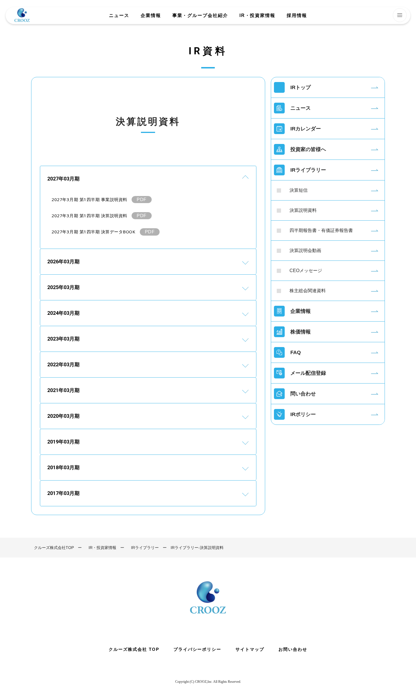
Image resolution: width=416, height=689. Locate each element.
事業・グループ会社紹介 (200, 15)
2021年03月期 (63, 390)
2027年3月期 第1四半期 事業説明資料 (89, 199)
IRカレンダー (305, 129)
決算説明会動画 (305, 250)
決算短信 (299, 190)
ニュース (119, 15)
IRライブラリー (308, 170)
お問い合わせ (292, 649)
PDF (142, 199)
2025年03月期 (63, 287)
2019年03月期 (63, 442)
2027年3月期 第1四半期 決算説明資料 (89, 215)
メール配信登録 (308, 373)
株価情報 (300, 332)
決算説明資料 (303, 210)
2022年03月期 (63, 364)
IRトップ (300, 87)
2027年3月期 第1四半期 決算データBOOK (93, 231)
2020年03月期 (63, 416)
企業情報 (151, 15)
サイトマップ (249, 649)
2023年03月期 (63, 339)
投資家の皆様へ (308, 149)
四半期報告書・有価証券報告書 (321, 230)
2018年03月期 (63, 467)
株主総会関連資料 (308, 290)
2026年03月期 (63, 261)
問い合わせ (303, 394)
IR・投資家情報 (257, 15)
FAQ (295, 352)
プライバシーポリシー (197, 649)
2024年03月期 (63, 313)
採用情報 (297, 15)
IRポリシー (303, 414)
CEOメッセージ (306, 270)
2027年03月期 (63, 179)
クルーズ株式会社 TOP (134, 649)
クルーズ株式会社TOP (54, 547)
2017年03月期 (63, 493)
